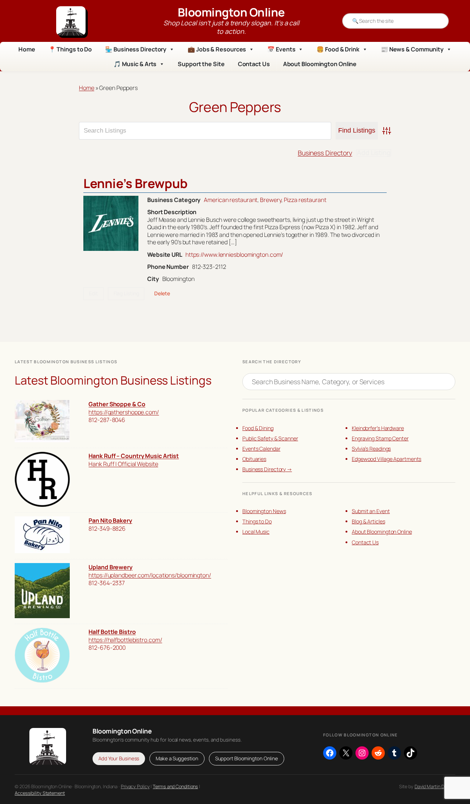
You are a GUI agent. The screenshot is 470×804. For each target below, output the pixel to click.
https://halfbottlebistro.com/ (125, 640)
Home (26, 49)
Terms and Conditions (175, 786)
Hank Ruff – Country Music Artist (133, 456)
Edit (93, 293)
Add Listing (374, 152)
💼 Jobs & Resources (217, 49)
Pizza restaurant (305, 200)
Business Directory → (267, 469)
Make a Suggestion (177, 758)
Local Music (256, 531)
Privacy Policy (135, 786)
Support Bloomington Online (246, 758)
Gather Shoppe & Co (116, 404)
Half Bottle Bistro (111, 632)
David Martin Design (435, 786)
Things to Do (257, 521)
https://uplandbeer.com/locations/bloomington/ (149, 575)
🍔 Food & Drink (338, 49)
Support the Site (201, 64)
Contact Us (254, 64)
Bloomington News (264, 511)
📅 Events (281, 49)
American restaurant (230, 200)
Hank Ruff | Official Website (123, 464)
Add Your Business (118, 758)
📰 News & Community (412, 49)
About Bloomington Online (320, 64)
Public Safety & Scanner (270, 438)
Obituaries (254, 458)
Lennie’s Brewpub (135, 183)
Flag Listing (126, 293)
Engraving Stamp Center (380, 438)
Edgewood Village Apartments (386, 458)
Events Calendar (261, 448)
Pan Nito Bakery (110, 520)
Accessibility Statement (40, 793)
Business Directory (325, 152)
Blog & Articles (368, 521)
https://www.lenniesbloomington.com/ (234, 254)
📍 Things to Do (70, 49)
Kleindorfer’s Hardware (378, 428)
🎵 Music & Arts (135, 64)
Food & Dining (258, 428)
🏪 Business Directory (135, 49)
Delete (162, 293)
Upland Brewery (110, 567)
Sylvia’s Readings (371, 448)
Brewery (270, 200)
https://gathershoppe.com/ (123, 412)
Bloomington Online (231, 12)
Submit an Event (371, 511)
